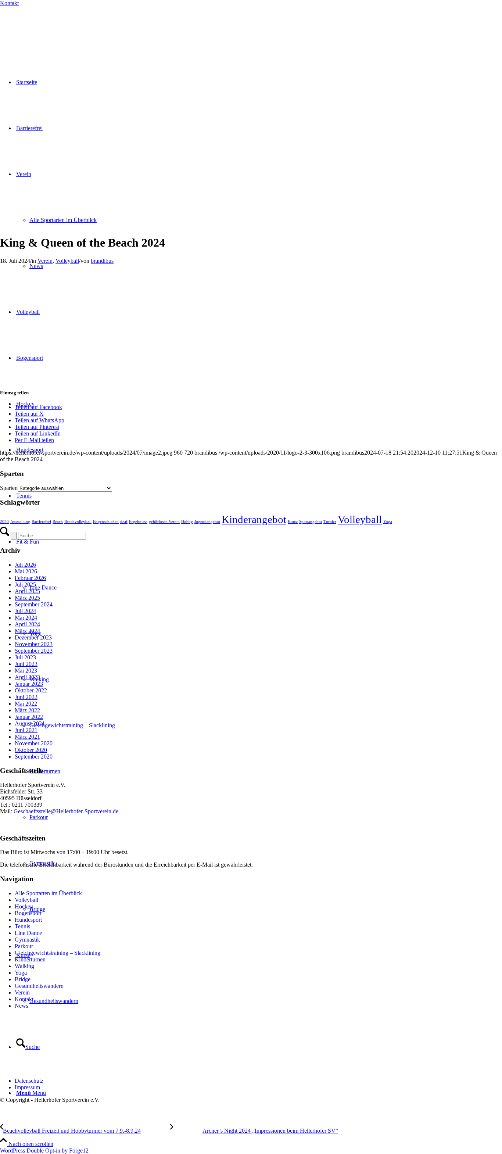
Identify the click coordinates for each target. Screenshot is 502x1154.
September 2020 (34, 756)
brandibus (102, 261)
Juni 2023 (26, 664)
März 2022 (27, 710)
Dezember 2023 (33, 637)
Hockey (24, 906)
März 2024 (27, 631)
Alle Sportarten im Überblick (48, 893)
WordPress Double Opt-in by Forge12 (44, 1150)
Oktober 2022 (31, 690)
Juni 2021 (26, 730)
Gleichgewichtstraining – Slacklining (57, 953)
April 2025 (27, 591)
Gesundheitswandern (39, 986)
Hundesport (28, 920)
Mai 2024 (26, 617)
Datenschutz (29, 1081)
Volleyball (67, 261)
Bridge (23, 979)
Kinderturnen (30, 959)
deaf (124, 522)
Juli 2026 (25, 565)
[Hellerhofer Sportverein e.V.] (38, 30)
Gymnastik (27, 939)
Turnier (329, 522)
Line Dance (28, 933)
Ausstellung (20, 522)
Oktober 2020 (31, 750)
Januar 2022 (29, 717)
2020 (4, 522)
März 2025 (27, 598)
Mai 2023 (26, 670)
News (21, 1006)
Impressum (27, 1087)
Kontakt (9, 3)
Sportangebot (310, 522)
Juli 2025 (25, 584)
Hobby (187, 522)
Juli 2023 (25, 657)
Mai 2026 (26, 571)
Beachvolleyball (78, 522)
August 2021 (30, 723)
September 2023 (34, 651)
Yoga (387, 522)
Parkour (24, 946)
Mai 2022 (26, 703)
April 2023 (27, 677)
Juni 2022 (26, 697)
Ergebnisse (138, 522)
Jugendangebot (207, 522)
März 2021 (27, 737)
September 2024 (34, 604)
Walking (24, 966)
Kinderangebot (254, 519)
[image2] (132, 225)
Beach (58, 522)
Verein (45, 261)
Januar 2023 (29, 684)
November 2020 (34, 743)
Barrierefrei (41, 522)
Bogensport (28, 913)
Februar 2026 (30, 578)
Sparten (9, 488)
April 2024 (27, 624)
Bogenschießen (106, 522)
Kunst (293, 522)
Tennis (22, 926)
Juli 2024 (25, 611)
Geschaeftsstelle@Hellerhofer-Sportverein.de (66, 811)
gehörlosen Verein (164, 522)
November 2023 (34, 644)
